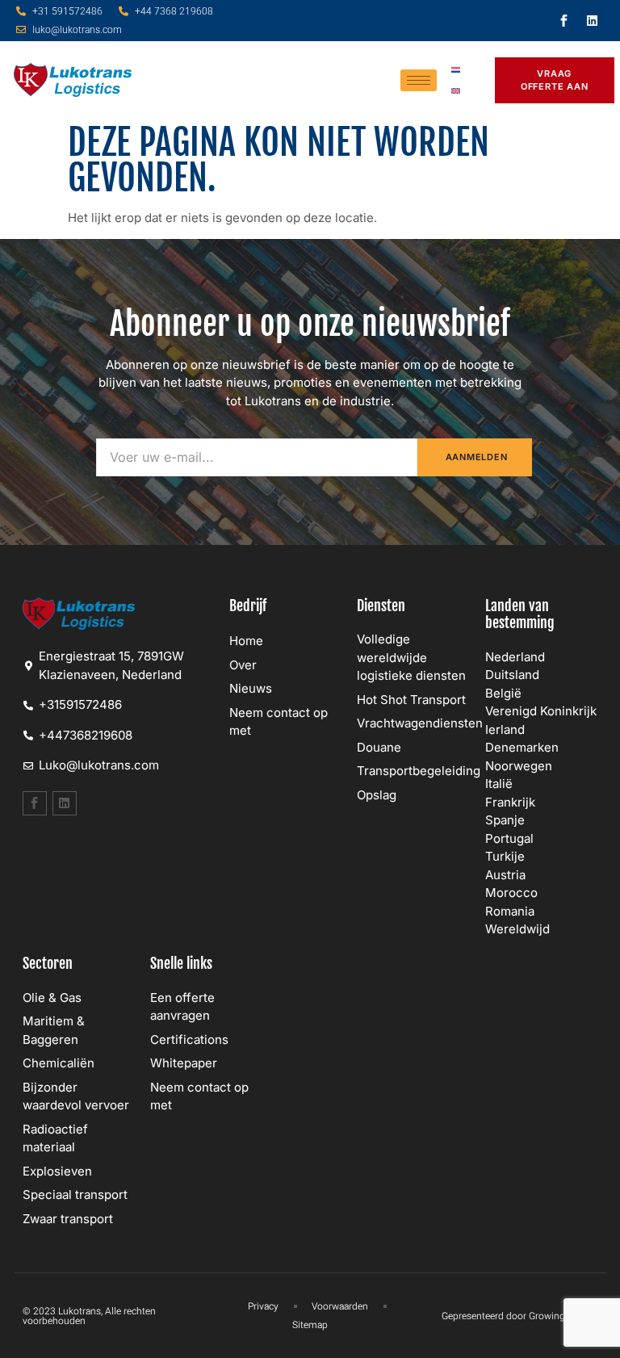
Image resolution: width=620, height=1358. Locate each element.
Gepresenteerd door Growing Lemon (519, 1316)
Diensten (381, 605)
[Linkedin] (592, 21)
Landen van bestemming (520, 614)
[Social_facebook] (563, 21)
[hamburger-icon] (418, 80)
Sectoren (48, 963)
